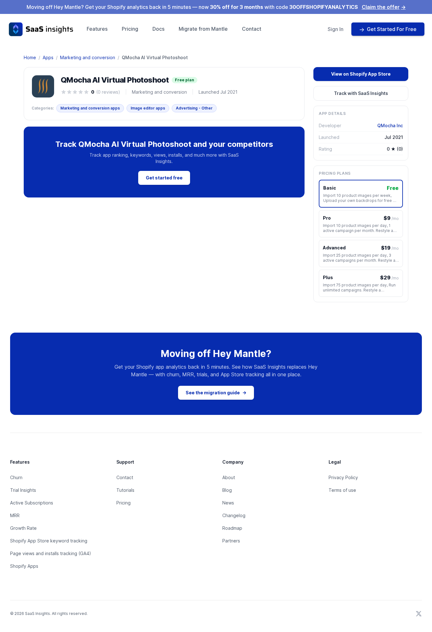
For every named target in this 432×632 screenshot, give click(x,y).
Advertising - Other (194, 108)
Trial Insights (23, 490)
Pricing (130, 29)
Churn (16, 477)
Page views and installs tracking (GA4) (50, 553)
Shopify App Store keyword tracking (48, 540)
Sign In (335, 29)
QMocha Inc (390, 125)
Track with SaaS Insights (361, 93)
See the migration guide (216, 392)
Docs (158, 29)
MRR (15, 515)
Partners (231, 540)
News (228, 502)
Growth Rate (23, 528)
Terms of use (342, 490)
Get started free (164, 177)
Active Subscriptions (31, 502)
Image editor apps (148, 108)
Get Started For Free (392, 29)
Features (97, 29)
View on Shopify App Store (361, 74)
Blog (227, 490)
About (228, 477)
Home (30, 57)
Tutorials (125, 490)
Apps (48, 57)
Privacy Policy (343, 477)
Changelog (233, 515)
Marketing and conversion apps (90, 108)
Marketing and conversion (87, 57)
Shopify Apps (24, 566)
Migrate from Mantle (203, 29)
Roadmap (232, 528)
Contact (251, 29)
